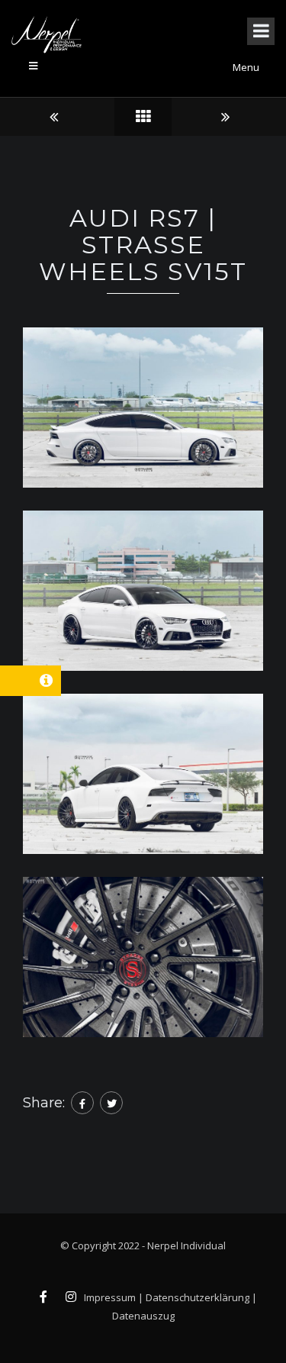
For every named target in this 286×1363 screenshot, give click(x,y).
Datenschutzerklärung (197, 1297)
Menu (246, 67)
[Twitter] (111, 1102)
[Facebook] (82, 1102)
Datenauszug (143, 1316)
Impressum (110, 1297)
